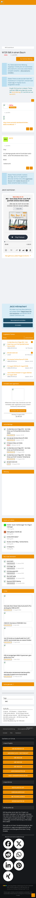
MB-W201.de (18, 762)
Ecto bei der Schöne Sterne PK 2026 (17, 359)
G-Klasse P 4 (10, 547)
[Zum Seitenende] (33, 895)
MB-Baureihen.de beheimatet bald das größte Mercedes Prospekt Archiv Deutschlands (17, 673)
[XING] (8, 876)
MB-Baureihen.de (18, 749)
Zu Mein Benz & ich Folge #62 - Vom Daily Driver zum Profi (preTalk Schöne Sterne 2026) (18, 344)
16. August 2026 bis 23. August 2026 (17, 366)
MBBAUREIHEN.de (10, 563)
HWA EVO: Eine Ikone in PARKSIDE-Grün (15, 623)
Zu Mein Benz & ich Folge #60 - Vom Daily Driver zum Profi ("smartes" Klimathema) (19, 456)
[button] (8, 865)
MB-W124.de (18, 758)
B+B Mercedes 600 (12, 571)
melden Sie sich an (21, 181)
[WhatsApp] (19, 855)
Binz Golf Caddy (11, 576)
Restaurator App (18, 787)
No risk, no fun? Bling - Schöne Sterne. (17, 542)
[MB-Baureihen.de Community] (2, 2)
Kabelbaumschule (18, 792)
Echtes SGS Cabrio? (12, 537)
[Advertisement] (18, 24)
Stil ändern (29, 728)
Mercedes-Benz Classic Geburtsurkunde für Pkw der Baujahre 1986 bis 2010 (17, 607)
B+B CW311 (10, 561)
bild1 (6, 701)
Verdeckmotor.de (18, 801)
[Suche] (24, 2)
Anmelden (18, 325)
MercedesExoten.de (18, 771)
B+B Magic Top (11, 566)
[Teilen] (32, 100)
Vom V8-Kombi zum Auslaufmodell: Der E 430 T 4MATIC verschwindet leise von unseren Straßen (17, 639)
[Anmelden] (29, 2)
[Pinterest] (19, 865)
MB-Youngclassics (18, 796)
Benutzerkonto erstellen (18, 320)
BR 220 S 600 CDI (12, 353)
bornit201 (12, 94)
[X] (19, 844)
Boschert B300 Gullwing (14, 581)
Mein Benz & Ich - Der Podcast (18, 753)
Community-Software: (18, 889)
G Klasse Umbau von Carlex (15, 443)
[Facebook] (8, 844)
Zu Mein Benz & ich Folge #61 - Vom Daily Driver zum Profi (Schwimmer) (18, 449)
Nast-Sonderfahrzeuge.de (18, 775)
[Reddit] (8, 855)
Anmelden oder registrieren (18, 410)
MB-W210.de (18, 766)
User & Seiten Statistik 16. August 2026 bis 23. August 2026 (19, 374)
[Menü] (33, 2)
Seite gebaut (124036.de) (14, 532)
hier (13, 83)
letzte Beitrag (16, 92)
